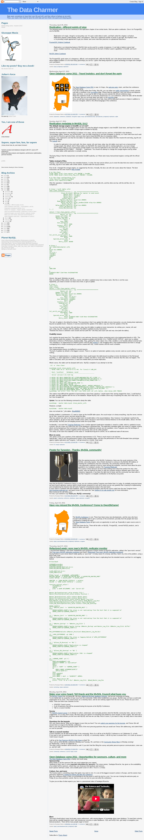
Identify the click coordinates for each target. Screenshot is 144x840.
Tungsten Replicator (74, 425)
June (6, 200)
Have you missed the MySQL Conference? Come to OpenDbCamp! (84, 505)
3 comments (82, 749)
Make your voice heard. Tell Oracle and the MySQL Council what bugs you (87, 694)
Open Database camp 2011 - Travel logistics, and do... (19, 206)
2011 (5, 190)
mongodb (74, 116)
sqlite (116, 116)
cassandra (56, 116)
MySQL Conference (82, 517)
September (8, 196)
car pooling (94, 92)
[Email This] (89, 65)
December (8, 191)
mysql (55, 66)
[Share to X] (93, 65)
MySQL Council (57, 696)
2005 (5, 232)
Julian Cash (12, 116)
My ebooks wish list (7, 68)
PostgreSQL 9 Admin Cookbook (59, 42)
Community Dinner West (112, 742)
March (7, 218)
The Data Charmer (32, 9)
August (7, 198)
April (6, 203)
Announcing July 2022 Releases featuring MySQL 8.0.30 (18, 242)
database (68, 116)
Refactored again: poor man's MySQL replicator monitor (78, 548)
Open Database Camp (83, 522)
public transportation (122, 90)
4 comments (82, 64)
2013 (5, 186)
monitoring (56, 687)
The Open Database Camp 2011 (59, 759)
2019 (5, 175)
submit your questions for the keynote (112, 723)
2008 (5, 226)
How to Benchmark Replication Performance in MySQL (18, 240)
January (7, 221)
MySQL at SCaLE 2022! (8, 249)
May (6, 201)
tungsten (87, 498)
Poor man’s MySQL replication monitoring (66, 552)
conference (62, 116)
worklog (95, 342)
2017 (5, 179)
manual (54, 141)
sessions (111, 97)
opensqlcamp (99, 116)
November (8, 193)
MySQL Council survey (59, 713)
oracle (75, 751)
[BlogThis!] (91, 65)
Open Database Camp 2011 (84, 87)
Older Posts (139, 831)
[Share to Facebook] (95, 65)
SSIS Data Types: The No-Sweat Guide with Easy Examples (19, 243)
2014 (5, 184)
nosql (82, 116)
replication (66, 66)
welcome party (113, 87)
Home (96, 831)
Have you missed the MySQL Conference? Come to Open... (20, 211)
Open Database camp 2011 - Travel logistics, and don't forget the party (85, 73)
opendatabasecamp (89, 116)
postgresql (60, 66)
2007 (5, 228)
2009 (5, 225)
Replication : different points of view (67, 27)
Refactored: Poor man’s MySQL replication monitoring (105, 552)
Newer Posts (53, 831)
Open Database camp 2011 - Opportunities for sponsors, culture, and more (87, 756)
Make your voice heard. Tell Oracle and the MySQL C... (19, 214)
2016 (5, 181)
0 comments (82, 114)
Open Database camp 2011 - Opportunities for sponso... (19, 216)
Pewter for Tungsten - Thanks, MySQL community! (75, 450)
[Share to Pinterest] (98, 65)
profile (3, 161)
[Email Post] (86, 64)
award (55, 498)
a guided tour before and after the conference (77, 774)
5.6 (54, 444)
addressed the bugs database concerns (94, 696)
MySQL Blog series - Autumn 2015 (11, 25)
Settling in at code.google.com (104, 490)
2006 (5, 230)
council (68, 751)
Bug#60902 (76, 411)
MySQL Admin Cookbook (57, 54)
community (60, 498)
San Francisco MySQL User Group (70, 740)
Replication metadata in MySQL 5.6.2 (68, 123)
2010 (5, 223)
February (7, 219)
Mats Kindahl (76, 169)
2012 (5, 188)
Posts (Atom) (62, 835)
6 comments (82, 442)
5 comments (82, 684)
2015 (5, 182)
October (7, 195)
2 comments (82, 539)
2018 (5, 177)
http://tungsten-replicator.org (58, 490)
